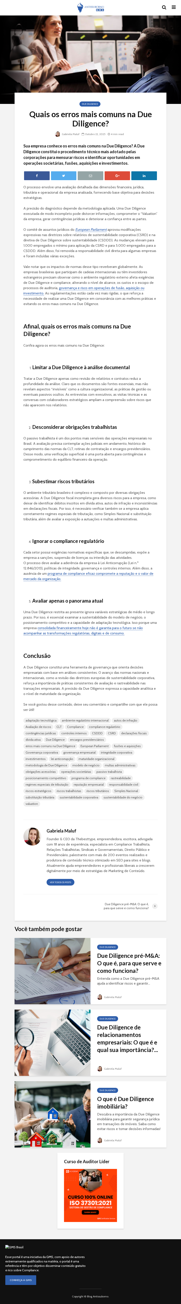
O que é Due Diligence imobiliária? (125, 1102)
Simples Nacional (126, 791)
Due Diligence (90, 104)
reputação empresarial (89, 785)
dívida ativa (33, 740)
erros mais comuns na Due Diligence (50, 746)
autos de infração (125, 720)
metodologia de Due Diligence (46, 765)
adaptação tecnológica (41, 720)
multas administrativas (120, 765)
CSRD (112, 733)
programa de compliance (89, 778)
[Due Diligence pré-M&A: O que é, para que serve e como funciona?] (52, 971)
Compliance (75, 727)
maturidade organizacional (96, 759)
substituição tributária (40, 797)
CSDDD (97, 733)
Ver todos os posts (60, 882)
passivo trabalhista (109, 772)
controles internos (74, 733)
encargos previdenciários (87, 740)
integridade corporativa (116, 752)
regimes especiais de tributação (47, 785)
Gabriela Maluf (70, 134)
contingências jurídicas (41, 733)
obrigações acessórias (41, 772)
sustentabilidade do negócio (123, 797)
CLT (59, 727)
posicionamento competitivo (46, 778)
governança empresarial (79, 752)
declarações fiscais (134, 733)
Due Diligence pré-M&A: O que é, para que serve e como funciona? (129, 963)
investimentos (36, 759)
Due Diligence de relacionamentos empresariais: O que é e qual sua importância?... (127, 1038)
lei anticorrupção (62, 759)
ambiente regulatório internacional (85, 720)
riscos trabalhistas (69, 791)
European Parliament (95, 746)
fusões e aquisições (127, 746)
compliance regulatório (104, 727)
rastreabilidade (121, 778)
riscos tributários (98, 791)
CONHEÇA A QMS (21, 1280)
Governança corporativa (42, 752)
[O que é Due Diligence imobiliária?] (52, 1114)
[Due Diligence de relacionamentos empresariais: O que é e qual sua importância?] (52, 1042)
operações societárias (76, 772)
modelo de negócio (86, 765)
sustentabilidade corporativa (79, 797)
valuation (32, 804)
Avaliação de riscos (38, 727)
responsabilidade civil (123, 785)
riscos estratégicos (38, 791)
